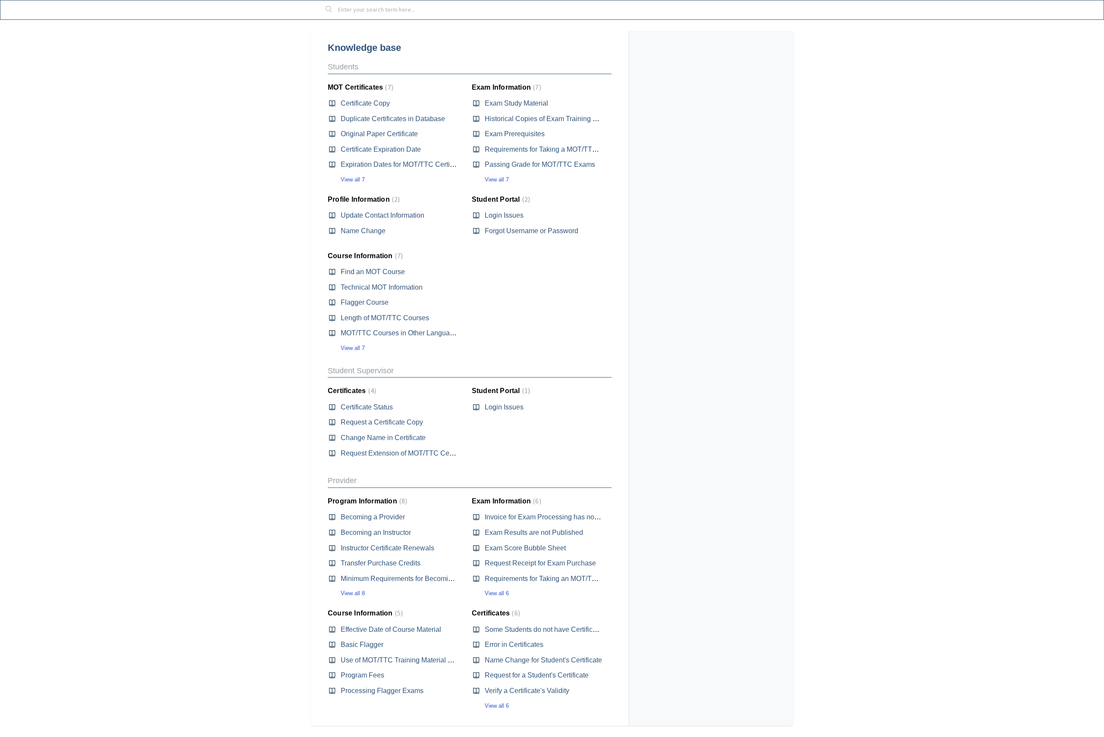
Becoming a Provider (373, 517)
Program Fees (362, 675)
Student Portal (500, 199)
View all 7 (353, 179)
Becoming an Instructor (376, 532)
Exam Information (505, 87)
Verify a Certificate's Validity (527, 690)
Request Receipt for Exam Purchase (540, 563)
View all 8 (353, 593)
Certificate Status (367, 407)
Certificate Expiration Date (381, 149)
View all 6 (497, 593)
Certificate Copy (365, 103)
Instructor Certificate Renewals (387, 548)
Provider (342, 480)
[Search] (329, 10)
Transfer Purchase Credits (380, 563)
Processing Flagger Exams (382, 690)
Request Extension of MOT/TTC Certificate (406, 453)
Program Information (366, 501)
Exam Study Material (516, 103)
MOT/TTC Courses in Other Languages (401, 333)
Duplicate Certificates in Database (393, 118)
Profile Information (363, 199)
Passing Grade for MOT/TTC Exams (540, 164)
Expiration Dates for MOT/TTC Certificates (405, 164)
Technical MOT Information (382, 287)
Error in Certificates (514, 644)
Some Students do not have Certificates (545, 629)
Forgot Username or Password (531, 230)
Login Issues (504, 215)
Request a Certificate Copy (382, 422)
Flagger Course (365, 302)
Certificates (351, 390)
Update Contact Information (382, 215)
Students (343, 66)
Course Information (364, 255)
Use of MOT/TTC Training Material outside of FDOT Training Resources (450, 660)
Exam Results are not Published (534, 532)
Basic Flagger (362, 644)
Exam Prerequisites (515, 133)
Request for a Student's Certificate (537, 675)
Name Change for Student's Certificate (543, 660)
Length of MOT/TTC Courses (385, 318)
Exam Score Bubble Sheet (525, 548)
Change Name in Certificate (383, 437)
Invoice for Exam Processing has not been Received (564, 517)
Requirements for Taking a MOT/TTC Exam (551, 149)
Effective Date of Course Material (391, 629)
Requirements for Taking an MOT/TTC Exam (553, 578)
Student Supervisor (361, 370)
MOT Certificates (359, 87)
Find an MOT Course (373, 271)
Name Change (363, 230)
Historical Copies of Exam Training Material (551, 118)
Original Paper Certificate (379, 133)
